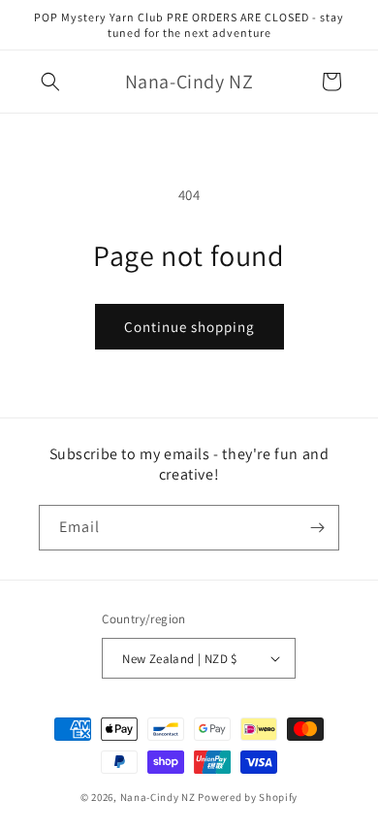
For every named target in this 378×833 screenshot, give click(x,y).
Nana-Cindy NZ (158, 797)
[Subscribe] (317, 527)
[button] (50, 81)
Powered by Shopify (248, 797)
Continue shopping (189, 326)
